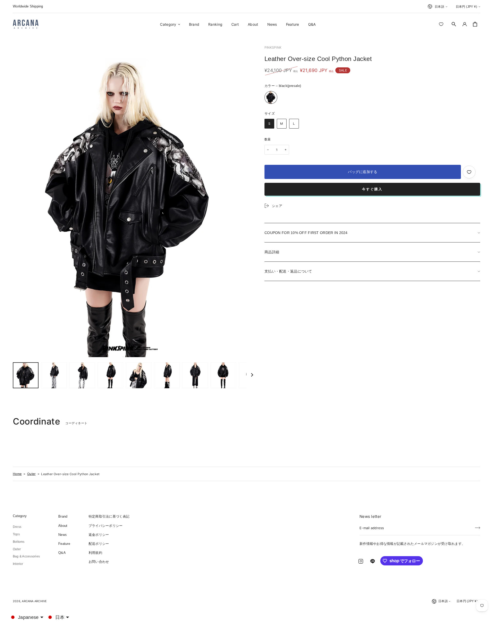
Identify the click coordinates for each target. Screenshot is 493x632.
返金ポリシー (99, 535)
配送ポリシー (99, 544)
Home (17, 474)
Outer (31, 474)
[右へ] (252, 375)
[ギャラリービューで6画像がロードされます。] (167, 375)
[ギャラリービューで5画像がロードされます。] (138, 375)
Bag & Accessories (26, 556)
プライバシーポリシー (106, 526)
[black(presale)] (270, 97)
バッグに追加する (362, 172)
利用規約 (95, 553)
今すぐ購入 (372, 189)
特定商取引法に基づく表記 (109, 516)
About (62, 526)
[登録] (477, 526)
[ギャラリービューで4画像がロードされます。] (110, 375)
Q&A (62, 553)
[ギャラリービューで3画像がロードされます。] (82, 375)
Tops (16, 534)
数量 (267, 139)
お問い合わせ (99, 562)
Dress (17, 527)
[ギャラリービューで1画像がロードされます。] (26, 375)
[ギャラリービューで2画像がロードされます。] (54, 375)
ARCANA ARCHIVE (34, 601)
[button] (454, 24)
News (62, 535)
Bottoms (19, 542)
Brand (62, 516)
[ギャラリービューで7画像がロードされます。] (195, 375)
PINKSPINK (272, 47)
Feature (64, 544)
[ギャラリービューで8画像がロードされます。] (223, 375)
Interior (18, 564)
